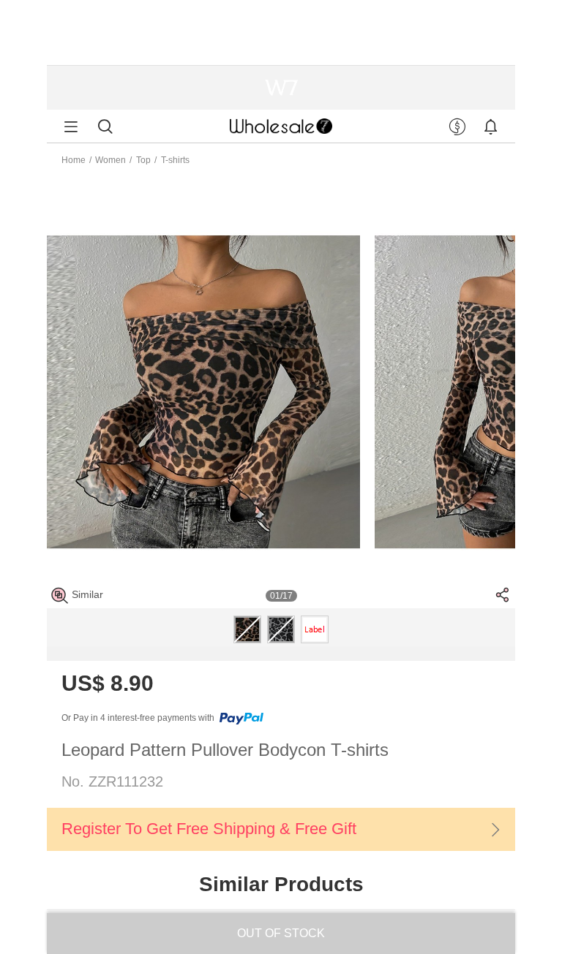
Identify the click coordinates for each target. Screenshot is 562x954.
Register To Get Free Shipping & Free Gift (208, 828)
